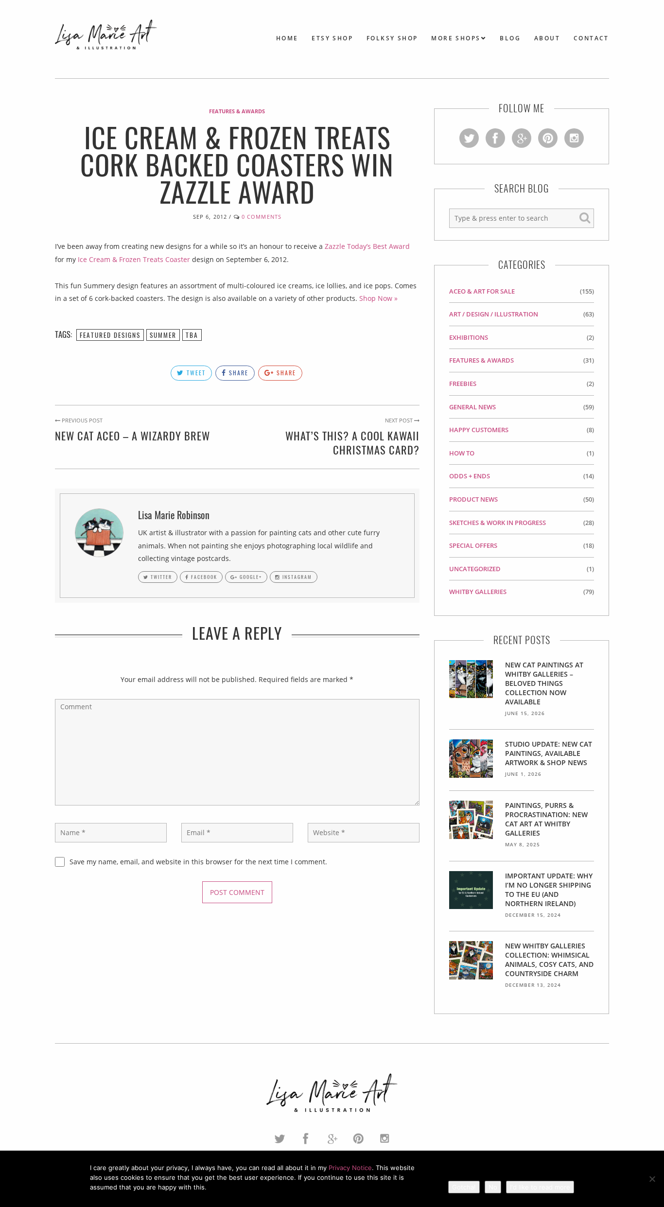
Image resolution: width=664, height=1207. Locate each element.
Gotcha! (464, 1187)
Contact (591, 38)
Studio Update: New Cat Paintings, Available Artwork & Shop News (548, 753)
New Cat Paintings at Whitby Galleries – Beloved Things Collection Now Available (544, 683)
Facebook (203, 576)
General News (472, 406)
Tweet (195, 372)
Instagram (296, 576)
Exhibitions (468, 337)
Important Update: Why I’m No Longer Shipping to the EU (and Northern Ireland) (549, 889)
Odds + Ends (469, 476)
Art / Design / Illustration (493, 314)
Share (237, 372)
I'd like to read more (540, 1187)
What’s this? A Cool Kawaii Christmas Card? (352, 442)
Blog (510, 38)
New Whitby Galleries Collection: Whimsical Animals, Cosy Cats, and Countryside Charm (549, 959)
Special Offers (473, 545)
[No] (652, 1179)
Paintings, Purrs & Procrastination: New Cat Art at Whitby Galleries (546, 819)
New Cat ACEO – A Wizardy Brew (132, 435)
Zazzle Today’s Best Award (367, 246)
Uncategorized (475, 568)
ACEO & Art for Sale (482, 291)
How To (461, 453)
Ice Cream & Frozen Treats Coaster (134, 259)
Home (287, 38)
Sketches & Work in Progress (497, 522)
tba (192, 335)
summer (163, 335)
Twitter (160, 576)
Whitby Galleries (478, 591)
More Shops (455, 38)
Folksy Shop (392, 38)
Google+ (250, 576)
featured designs (110, 335)
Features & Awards (237, 111)
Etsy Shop (332, 38)
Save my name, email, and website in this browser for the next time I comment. (198, 861)
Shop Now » (378, 298)
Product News (473, 499)
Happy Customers (478, 429)
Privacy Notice (350, 1168)
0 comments (261, 216)
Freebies (462, 383)
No (493, 1187)
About (547, 38)
